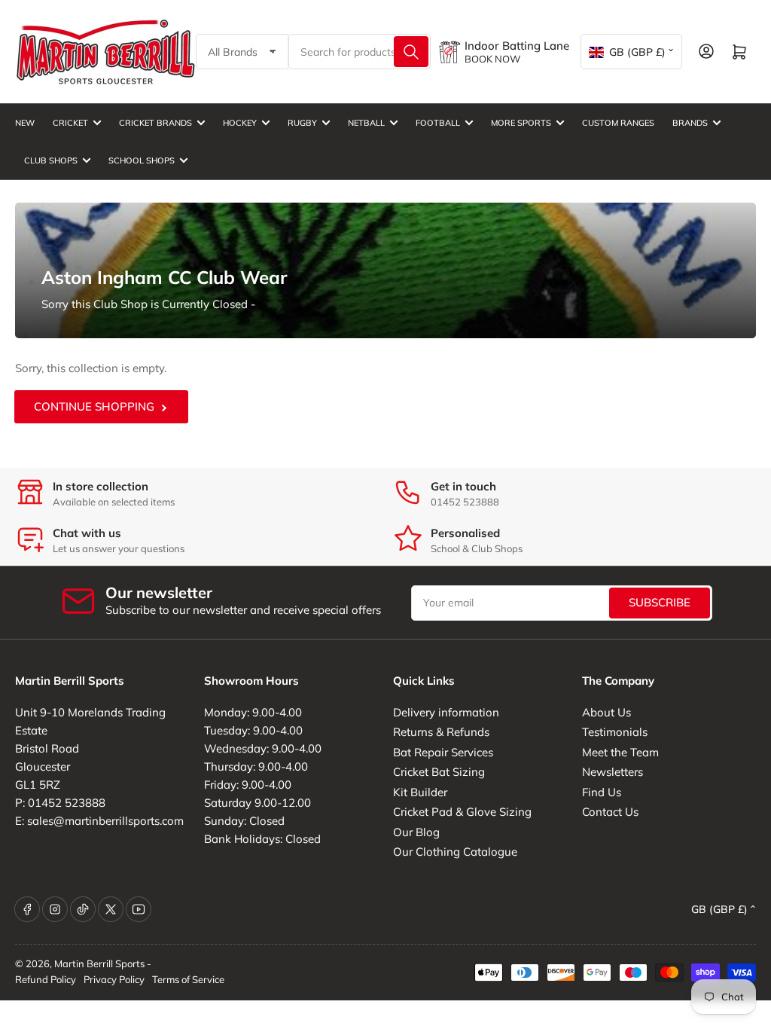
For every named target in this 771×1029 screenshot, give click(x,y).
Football (438, 123)
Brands (690, 123)
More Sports (521, 123)
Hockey (240, 123)
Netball (366, 123)
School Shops (141, 160)
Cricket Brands (155, 123)
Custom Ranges (618, 123)
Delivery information (446, 712)
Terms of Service (188, 979)
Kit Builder (420, 792)
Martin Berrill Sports (99, 963)
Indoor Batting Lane (517, 45)
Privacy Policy (114, 979)
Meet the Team (620, 752)
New (25, 123)
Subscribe (659, 602)
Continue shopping (94, 406)
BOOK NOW (492, 59)
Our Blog (416, 832)
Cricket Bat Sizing (439, 772)
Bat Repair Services (443, 752)
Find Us (601, 792)
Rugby (302, 123)
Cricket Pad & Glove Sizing (462, 812)
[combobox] (359, 51)
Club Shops (51, 160)
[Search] (411, 51)
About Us (606, 712)
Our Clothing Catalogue (455, 851)
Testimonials (615, 732)
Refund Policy (45, 979)
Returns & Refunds (441, 732)
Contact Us (610, 812)
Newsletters (612, 772)
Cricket (70, 123)
